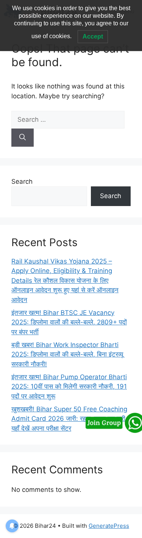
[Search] (22, 138)
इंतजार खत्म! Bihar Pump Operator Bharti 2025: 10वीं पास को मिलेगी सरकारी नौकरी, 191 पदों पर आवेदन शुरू (69, 386)
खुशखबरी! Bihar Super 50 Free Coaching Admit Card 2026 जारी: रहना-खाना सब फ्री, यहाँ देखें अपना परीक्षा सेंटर (69, 418)
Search (22, 181)
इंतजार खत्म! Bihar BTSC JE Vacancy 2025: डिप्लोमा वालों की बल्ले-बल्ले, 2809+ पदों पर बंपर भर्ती (69, 322)
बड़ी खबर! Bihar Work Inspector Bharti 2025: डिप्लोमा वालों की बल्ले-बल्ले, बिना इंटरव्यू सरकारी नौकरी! (67, 354)
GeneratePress (109, 525)
